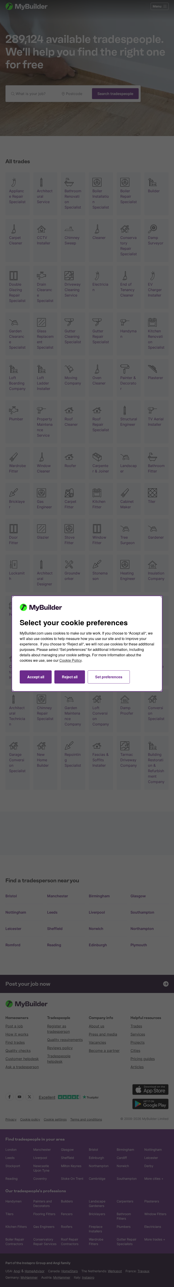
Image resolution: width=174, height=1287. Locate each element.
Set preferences (108, 676)
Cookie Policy (70, 660)
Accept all (35, 676)
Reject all (69, 676)
